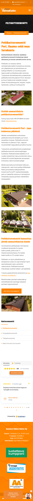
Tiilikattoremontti (9, 338)
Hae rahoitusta (16, 4)
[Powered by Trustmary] (16, 416)
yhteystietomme (10, 121)
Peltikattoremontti (10, 328)
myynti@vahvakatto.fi (19, 2)
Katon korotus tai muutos (11, 343)
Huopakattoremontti (10, 333)
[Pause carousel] (16, 410)
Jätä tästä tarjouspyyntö (11, 291)
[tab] (5, 407)
